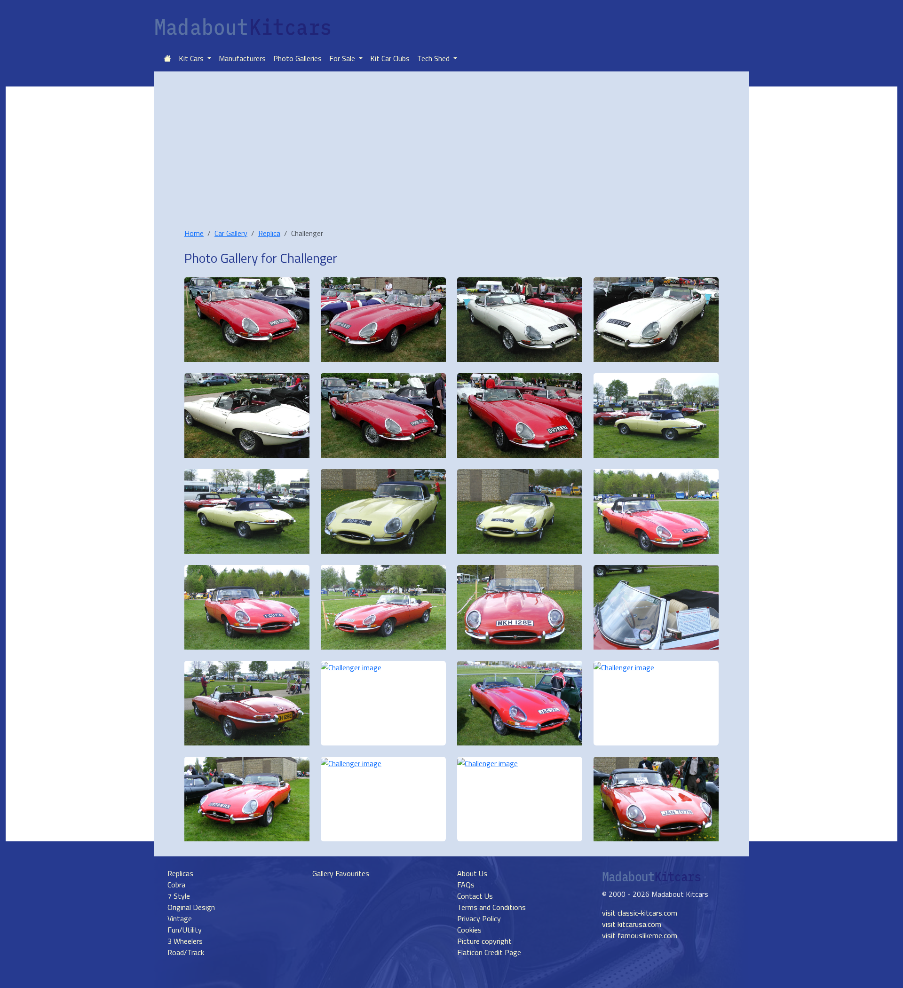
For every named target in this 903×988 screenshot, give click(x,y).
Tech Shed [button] (434, 58)
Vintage (179, 918)
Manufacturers (242, 58)
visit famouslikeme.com (639, 935)
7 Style (178, 896)
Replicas (180, 873)
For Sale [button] (343, 58)
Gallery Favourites (340, 873)
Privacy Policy (479, 918)
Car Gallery (230, 233)
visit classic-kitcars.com (639, 912)
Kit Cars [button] (192, 58)
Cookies (469, 929)
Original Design (191, 907)
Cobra (176, 884)
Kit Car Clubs (390, 58)
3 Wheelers (185, 941)
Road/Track (185, 952)
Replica (269, 233)
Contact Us (475, 896)
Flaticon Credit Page (489, 952)
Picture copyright (484, 941)
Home (194, 233)
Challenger (308, 258)
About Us (472, 873)
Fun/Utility (184, 929)
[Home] (167, 58)
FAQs (466, 884)
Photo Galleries (297, 58)
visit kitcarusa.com (631, 924)
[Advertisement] (451, 157)
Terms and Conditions (491, 907)
